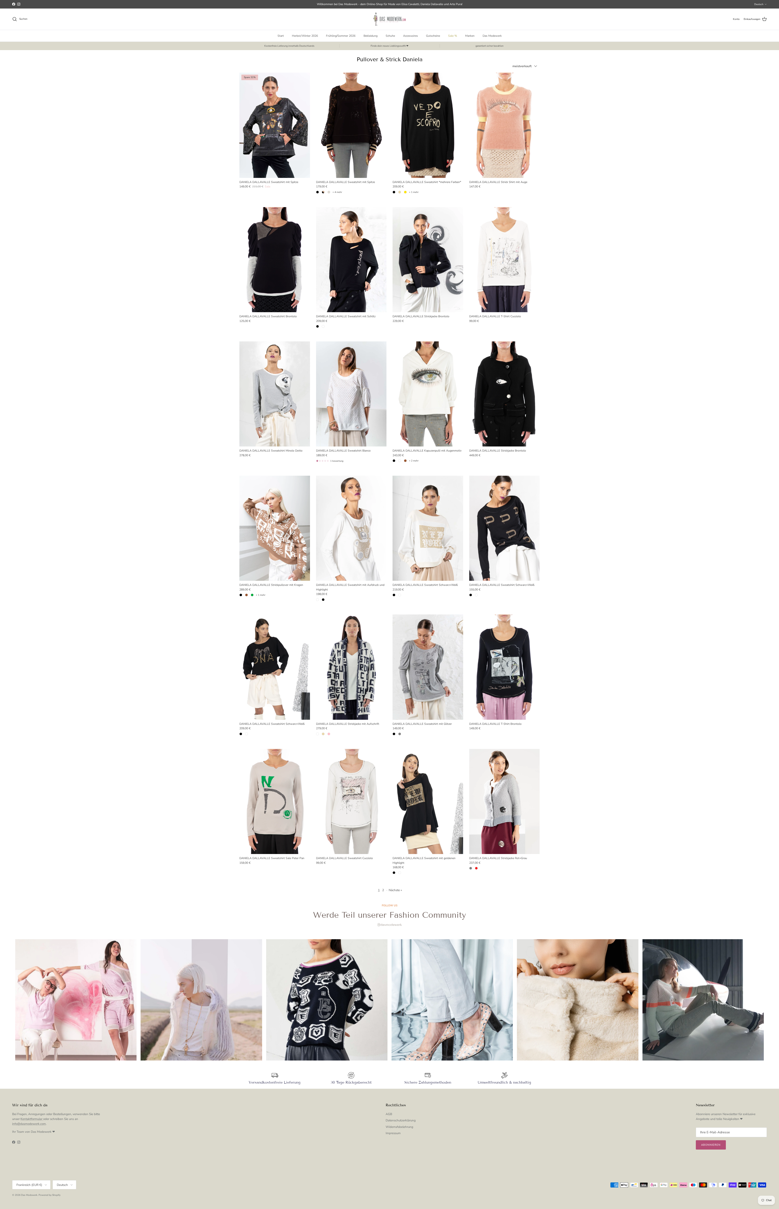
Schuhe (390, 36)
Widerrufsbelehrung (399, 1127)
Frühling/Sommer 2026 (340, 36)
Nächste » (395, 890)
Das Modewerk (492, 36)
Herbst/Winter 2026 (305, 36)
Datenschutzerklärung (401, 1120)
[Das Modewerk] (389, 19)
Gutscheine (433, 36)
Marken (470, 36)
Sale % (452, 36)
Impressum (393, 1133)
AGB (389, 1114)
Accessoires (410, 36)
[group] (76, 1000)
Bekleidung (371, 36)
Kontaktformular (31, 1119)
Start (281, 36)
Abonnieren (711, 1145)
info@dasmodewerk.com (29, 1124)
